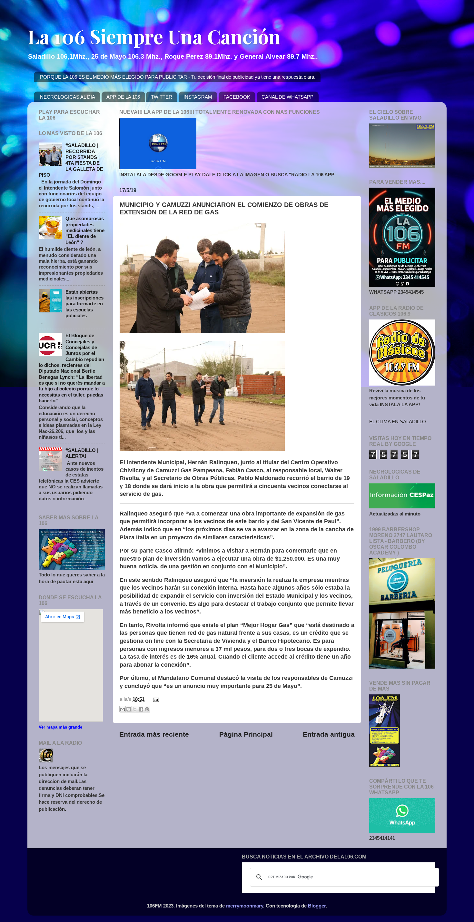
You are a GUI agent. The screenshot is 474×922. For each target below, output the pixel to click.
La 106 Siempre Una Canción (154, 36)
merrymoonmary (244, 905)
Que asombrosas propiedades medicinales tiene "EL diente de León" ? (84, 230)
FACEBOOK (236, 97)
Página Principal (246, 734)
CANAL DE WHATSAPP (287, 97)
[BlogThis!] (128, 709)
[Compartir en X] (135, 709)
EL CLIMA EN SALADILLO (397, 421)
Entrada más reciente (154, 734)
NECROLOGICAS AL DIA (67, 97)
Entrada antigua (329, 734)
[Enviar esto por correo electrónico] (122, 709)
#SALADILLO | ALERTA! (81, 453)
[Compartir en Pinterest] (147, 709)
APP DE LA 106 (123, 97)
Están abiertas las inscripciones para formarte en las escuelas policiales (84, 303)
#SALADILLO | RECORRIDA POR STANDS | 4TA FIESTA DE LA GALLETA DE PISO (71, 160)
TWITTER (161, 97)
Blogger (317, 905)
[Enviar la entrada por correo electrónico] (155, 699)
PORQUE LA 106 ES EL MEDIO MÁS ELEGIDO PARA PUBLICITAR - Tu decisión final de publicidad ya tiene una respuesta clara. (177, 77)
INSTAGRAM (197, 97)
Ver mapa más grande (60, 727)
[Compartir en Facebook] (141, 709)
